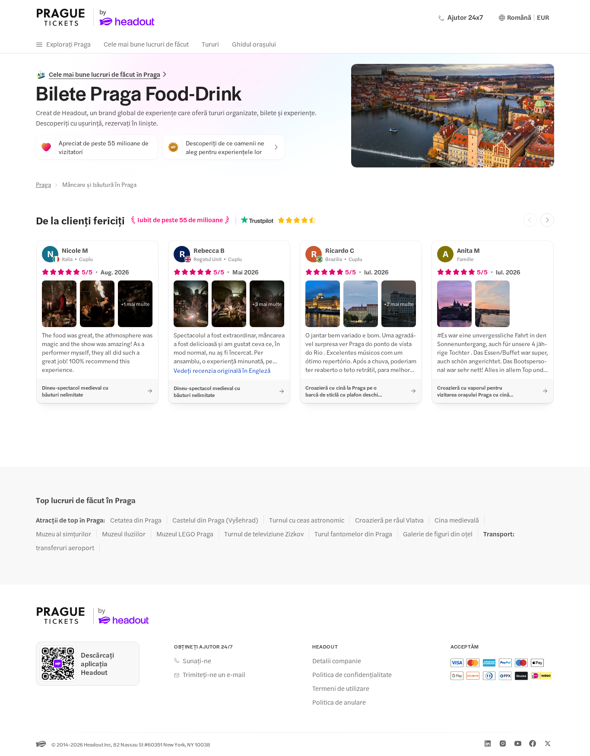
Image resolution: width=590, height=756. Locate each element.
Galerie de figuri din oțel (438, 533)
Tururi (210, 43)
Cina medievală (457, 520)
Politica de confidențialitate (352, 674)
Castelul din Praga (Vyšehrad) (215, 520)
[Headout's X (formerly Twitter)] (547, 743)
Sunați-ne (197, 660)
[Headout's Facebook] (532, 743)
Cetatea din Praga (136, 520)
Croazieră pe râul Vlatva (389, 520)
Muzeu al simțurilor (63, 533)
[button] (59, 303)
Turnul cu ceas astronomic (306, 520)
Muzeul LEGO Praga (184, 533)
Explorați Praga (68, 43)
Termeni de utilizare (340, 688)
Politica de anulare (339, 702)
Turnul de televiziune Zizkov (264, 533)
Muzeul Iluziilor (124, 533)
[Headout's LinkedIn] (487, 743)
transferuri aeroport (65, 547)
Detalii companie (336, 660)
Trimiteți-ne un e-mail (214, 674)
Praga (43, 184)
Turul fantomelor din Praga (353, 533)
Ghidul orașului (254, 43)
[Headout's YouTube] (517, 743)
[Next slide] (547, 220)
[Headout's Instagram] (502, 743)
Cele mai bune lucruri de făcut (146, 43)
